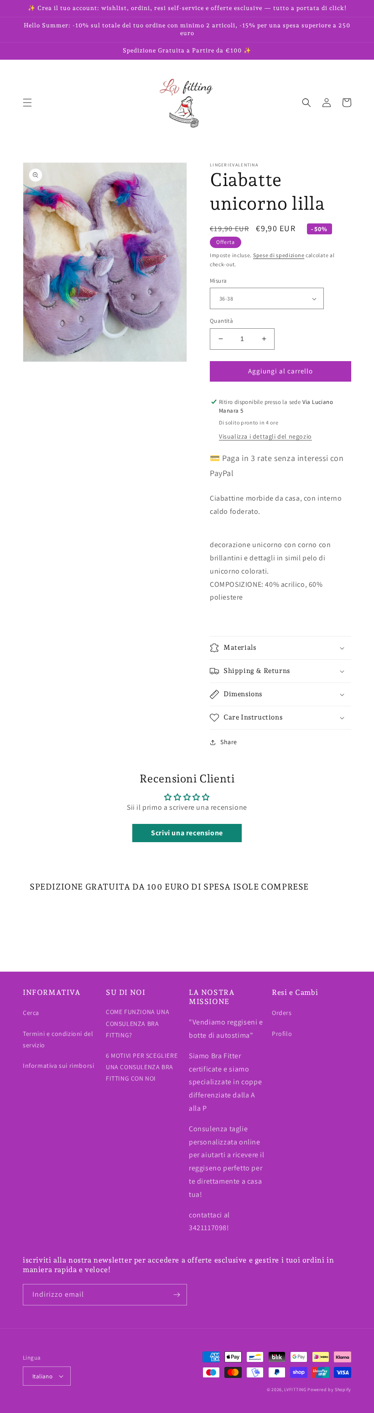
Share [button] (228, 742)
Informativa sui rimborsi (58, 1065)
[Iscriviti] (176, 1294)
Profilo (282, 1034)
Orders (282, 1013)
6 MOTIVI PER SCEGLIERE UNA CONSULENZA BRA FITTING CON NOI (141, 1066)
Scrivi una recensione (187, 833)
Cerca (31, 1013)
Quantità (221, 321)
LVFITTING (295, 1389)
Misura (218, 281)
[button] (27, 103)
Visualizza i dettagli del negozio (265, 436)
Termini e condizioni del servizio (58, 1039)
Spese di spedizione (278, 255)
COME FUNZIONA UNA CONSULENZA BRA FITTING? (137, 1023)
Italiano (42, 1376)
